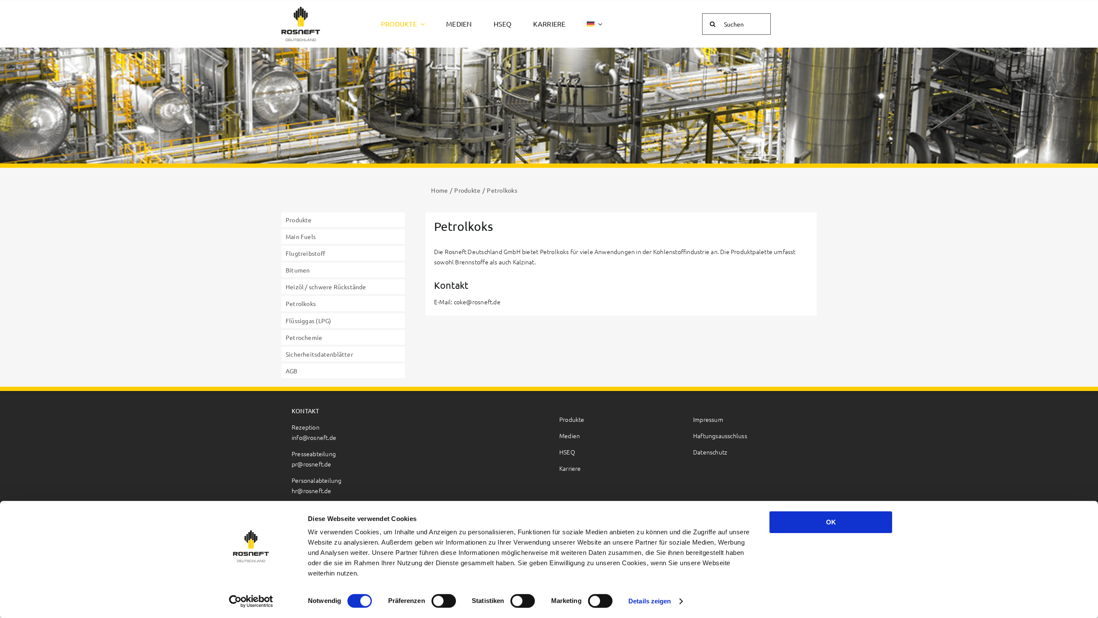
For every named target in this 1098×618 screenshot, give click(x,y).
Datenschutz (710, 452)
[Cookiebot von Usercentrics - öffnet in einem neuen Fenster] (251, 601)
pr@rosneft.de (312, 464)
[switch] (443, 601)
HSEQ (567, 452)
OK (831, 522)
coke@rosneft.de (477, 301)
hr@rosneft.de (312, 490)
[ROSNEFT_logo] (300, 10)
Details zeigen (649, 601)
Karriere (570, 468)
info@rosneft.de (314, 437)
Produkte (572, 419)
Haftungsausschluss (720, 435)
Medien (569, 435)
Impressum (708, 419)
